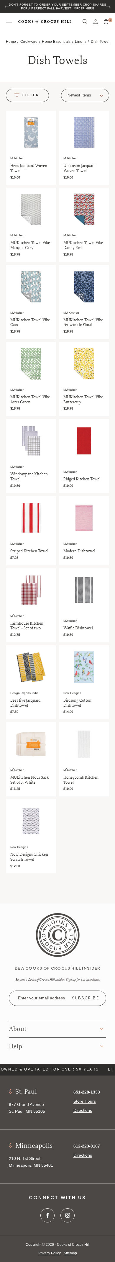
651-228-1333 (86, 1092)
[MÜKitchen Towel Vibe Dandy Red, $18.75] (84, 209)
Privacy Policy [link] (49, 1253)
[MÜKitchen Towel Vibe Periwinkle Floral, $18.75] (84, 287)
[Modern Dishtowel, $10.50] (84, 518)
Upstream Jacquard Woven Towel (79, 168)
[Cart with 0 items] (106, 21)
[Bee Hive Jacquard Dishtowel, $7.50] (31, 667)
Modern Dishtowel (79, 551)
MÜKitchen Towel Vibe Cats (30, 322)
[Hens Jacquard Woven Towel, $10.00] (31, 132)
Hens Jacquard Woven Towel (28, 168)
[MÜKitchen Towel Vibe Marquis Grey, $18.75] (31, 209)
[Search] (85, 21)
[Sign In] (95, 21)
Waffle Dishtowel (78, 628)
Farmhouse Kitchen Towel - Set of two (26, 626)
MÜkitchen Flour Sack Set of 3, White (29, 780)
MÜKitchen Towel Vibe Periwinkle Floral (83, 322)
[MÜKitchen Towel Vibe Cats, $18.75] (31, 287)
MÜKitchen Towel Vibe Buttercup (83, 400)
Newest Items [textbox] (79, 95)
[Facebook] (47, 1215)
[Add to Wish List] (50, 116)
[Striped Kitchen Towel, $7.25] (31, 518)
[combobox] (85, 95)
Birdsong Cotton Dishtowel (77, 703)
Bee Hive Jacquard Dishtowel (25, 703)
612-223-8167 (86, 1146)
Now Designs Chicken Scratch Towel (29, 857)
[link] (58, 934)
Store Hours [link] (84, 1101)
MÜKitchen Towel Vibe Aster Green (30, 400)
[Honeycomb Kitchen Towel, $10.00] (84, 744)
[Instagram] (67, 1215)
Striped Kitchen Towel (29, 551)
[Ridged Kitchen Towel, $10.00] (84, 441)
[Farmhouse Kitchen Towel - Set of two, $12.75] (31, 590)
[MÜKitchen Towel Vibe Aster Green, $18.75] (31, 364)
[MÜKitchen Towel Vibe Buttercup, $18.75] (84, 364)
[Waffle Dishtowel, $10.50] (84, 590)
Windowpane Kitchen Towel (29, 477)
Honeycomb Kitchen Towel (80, 780)
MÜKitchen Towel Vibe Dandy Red (83, 245)
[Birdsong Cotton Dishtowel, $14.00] (84, 667)
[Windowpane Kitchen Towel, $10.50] (31, 441)
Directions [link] (82, 1110)
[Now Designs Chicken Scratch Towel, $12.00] (31, 821)
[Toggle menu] (9, 22)
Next (108, 6)
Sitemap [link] (70, 1253)
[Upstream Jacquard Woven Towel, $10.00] (84, 132)
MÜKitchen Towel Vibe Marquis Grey (30, 245)
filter (31, 95)
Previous (7, 6)
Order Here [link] (84, 8)
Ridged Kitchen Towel (82, 479)
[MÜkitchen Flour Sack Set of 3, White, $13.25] (31, 744)
